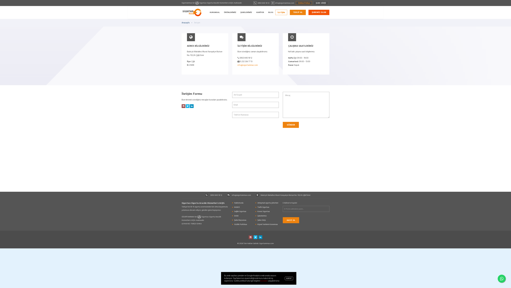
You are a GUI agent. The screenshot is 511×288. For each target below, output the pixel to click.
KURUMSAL (215, 12)
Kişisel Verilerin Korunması (267, 224)
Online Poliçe (304, 3)
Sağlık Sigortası (240, 211)
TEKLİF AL (297, 12)
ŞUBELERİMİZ (246, 12)
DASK (236, 215)
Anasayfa (185, 22)
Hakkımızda (238, 202)
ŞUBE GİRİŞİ (321, 3)
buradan (264, 281)
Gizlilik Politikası (240, 224)
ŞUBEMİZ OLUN (319, 12)
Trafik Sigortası (263, 207)
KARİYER (260, 12)
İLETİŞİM (281, 12)
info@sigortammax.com (248, 65)
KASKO (237, 207)
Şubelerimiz (262, 215)
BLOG (270, 12)
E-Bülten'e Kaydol (290, 202)
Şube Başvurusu (240, 220)
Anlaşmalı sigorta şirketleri (267, 202)
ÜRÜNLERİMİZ (230, 12)
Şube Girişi (261, 220)
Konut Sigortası (263, 211)
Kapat (289, 278)
